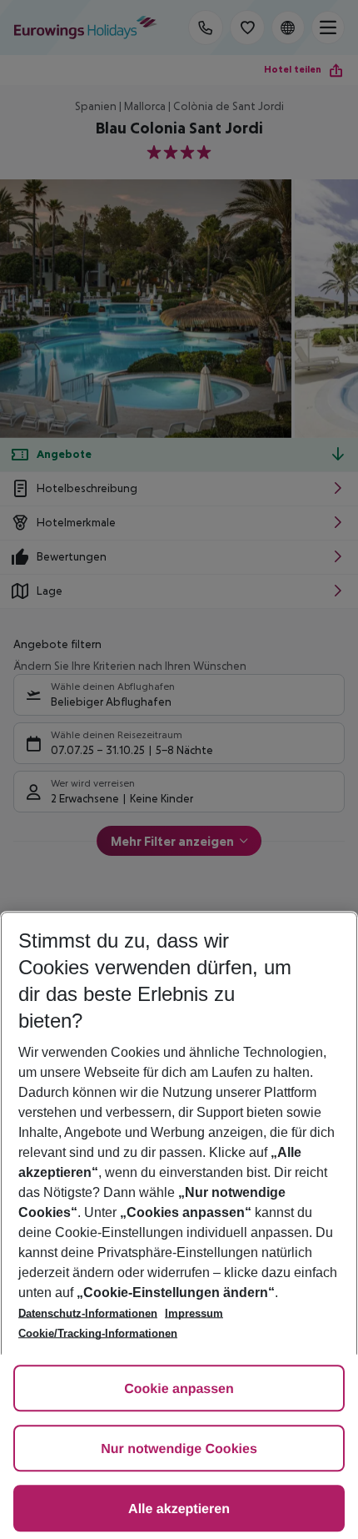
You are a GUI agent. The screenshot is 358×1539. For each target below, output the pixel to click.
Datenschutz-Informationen (87, 1313)
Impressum (194, 1313)
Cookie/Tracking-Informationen (97, 1333)
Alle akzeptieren (179, 1509)
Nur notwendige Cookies (179, 1449)
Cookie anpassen (179, 1389)
